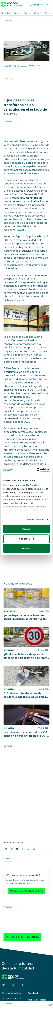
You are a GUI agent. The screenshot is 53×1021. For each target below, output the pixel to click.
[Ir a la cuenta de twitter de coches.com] (3, 985)
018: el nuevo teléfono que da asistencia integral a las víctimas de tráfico (25, 669)
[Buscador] (48, 5)
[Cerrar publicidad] (50, 1004)
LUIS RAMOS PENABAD (15, 65)
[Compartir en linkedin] (28, 849)
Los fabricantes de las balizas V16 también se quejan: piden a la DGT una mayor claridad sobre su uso (26, 709)
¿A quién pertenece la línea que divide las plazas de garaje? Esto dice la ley (26, 591)
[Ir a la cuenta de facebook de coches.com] (22, 985)
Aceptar (26, 529)
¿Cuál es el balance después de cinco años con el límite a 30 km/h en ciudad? (25, 630)
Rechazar (27, 548)
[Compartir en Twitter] (17, 849)
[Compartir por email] (5, 849)
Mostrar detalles (35, 519)
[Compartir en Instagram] (11, 849)
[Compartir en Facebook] (22, 849)
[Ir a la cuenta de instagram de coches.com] (13, 985)
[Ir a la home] (12, 4)
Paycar (20, 230)
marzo (19, 163)
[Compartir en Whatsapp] (33, 849)
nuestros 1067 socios (27, 485)
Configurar (24, 538)
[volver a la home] (13, 976)
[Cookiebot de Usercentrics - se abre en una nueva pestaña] (37, 470)
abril (28, 163)
